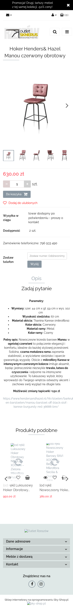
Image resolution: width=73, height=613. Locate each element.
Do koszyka (14, 194)
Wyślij (34, 264)
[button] (36, 541)
